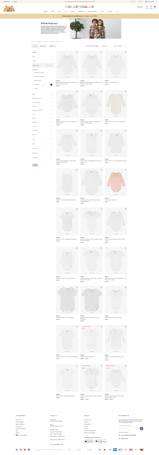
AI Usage (89, 449)
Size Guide (18, 426)
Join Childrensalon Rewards (128, 435)
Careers (86, 426)
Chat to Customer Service (56, 420)
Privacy (79, 449)
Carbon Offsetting (21, 435)
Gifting (17, 433)
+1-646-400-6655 (57, 434)
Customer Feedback (21, 428)
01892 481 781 (61, 439)
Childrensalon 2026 (47, 449)
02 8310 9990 (58, 432)
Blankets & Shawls (37, 98)
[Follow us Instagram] (21, 450)
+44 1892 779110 (61, 436)
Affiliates (86, 428)
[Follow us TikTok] (29, 450)
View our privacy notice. (124, 432)
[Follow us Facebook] (17, 450)
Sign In (15, 1)
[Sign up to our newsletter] (141, 428)
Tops (34, 126)
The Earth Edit (124, 438)
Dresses (35, 106)
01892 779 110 (55, 429)
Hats (34, 114)
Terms (69, 449)
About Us (86, 422)
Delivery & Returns (20, 424)
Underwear (35, 130)
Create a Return (20, 422)
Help (17, 430)
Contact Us (18, 419)
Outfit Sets (35, 122)
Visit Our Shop (87, 419)
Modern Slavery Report (89, 433)
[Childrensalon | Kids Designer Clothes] (9, 8)
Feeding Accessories (38, 110)
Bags (34, 94)
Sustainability (87, 424)
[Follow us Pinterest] (25, 450)
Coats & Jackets (36, 102)
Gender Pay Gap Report (90, 430)
